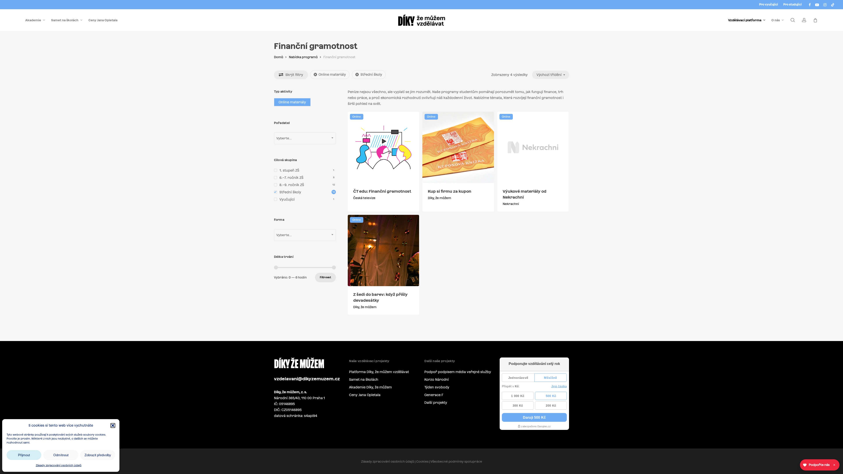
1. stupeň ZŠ (289, 170)
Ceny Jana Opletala (364, 395)
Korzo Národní (436, 379)
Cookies (422, 461)
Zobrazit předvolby (98, 455)
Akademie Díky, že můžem (370, 387)
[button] (113, 425)
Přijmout (24, 455)
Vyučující (287, 199)
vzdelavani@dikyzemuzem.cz (307, 378)
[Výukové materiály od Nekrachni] (533, 147)
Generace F (433, 395)
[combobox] (550, 75)
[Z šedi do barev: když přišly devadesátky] (383, 250)
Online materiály (332, 74)
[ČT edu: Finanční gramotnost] (383, 147)
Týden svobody (436, 387)
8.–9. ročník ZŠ (291, 185)
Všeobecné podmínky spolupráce (456, 461)
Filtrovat (325, 277)
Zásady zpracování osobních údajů (58, 465)
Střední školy (371, 74)
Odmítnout (60, 455)
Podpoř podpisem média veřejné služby (457, 372)
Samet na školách (363, 379)
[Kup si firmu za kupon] (458, 147)
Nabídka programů (303, 57)
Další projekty (435, 402)
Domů (278, 57)
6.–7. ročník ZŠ (291, 178)
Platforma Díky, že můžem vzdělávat (379, 372)
